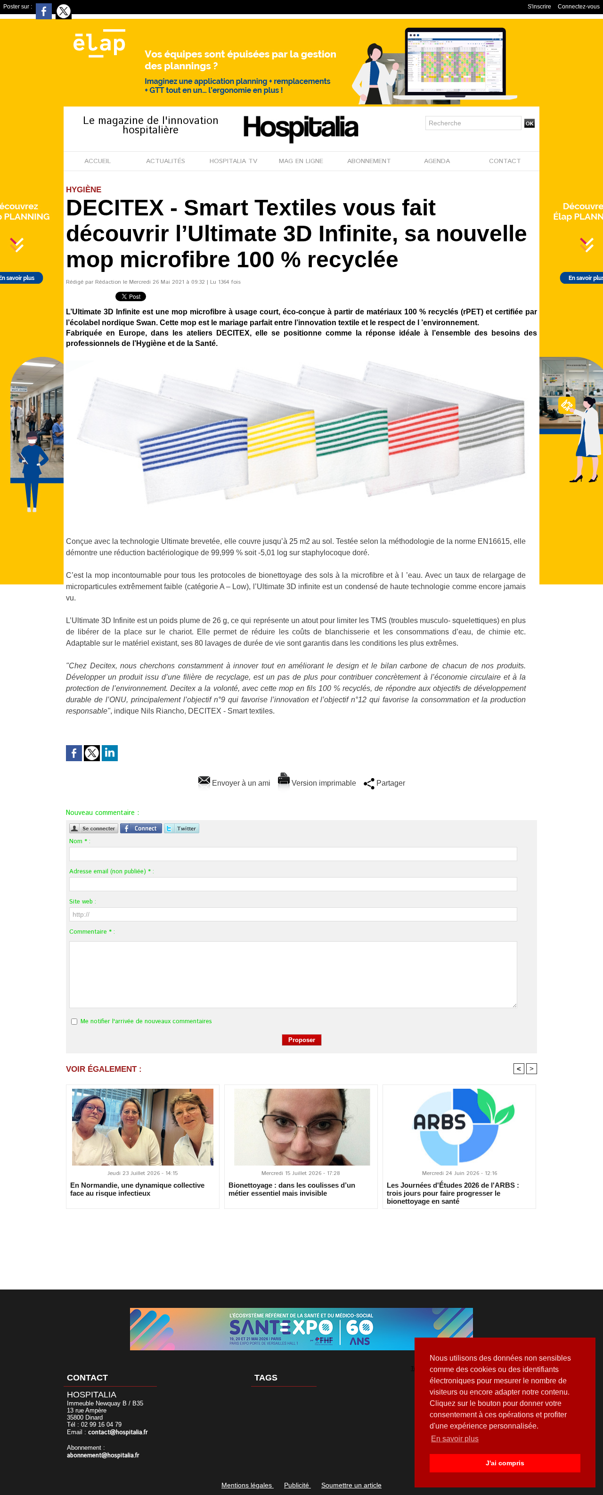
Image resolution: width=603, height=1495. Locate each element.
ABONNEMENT (369, 161)
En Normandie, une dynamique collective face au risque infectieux (137, 1189)
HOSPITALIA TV (233, 161)
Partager (390, 783)
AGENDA (437, 161)
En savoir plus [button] (455, 1439)
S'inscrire (539, 6)
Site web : (82, 901)
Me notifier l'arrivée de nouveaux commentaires (146, 1021)
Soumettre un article (351, 1485)
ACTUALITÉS (165, 161)
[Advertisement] (301, 1243)
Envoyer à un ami (240, 783)
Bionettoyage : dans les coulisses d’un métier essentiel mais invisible (291, 1189)
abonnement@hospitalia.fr (103, 1455)
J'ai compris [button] (505, 1463)
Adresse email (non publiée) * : (111, 871)
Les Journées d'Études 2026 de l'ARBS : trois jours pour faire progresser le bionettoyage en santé (453, 1193)
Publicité (297, 1485)
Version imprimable (323, 783)
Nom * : (79, 841)
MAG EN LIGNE (301, 161)
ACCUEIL (97, 161)
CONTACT (505, 161)
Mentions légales (247, 1485)
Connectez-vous (579, 6)
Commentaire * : (92, 932)
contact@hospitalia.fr (118, 1432)
